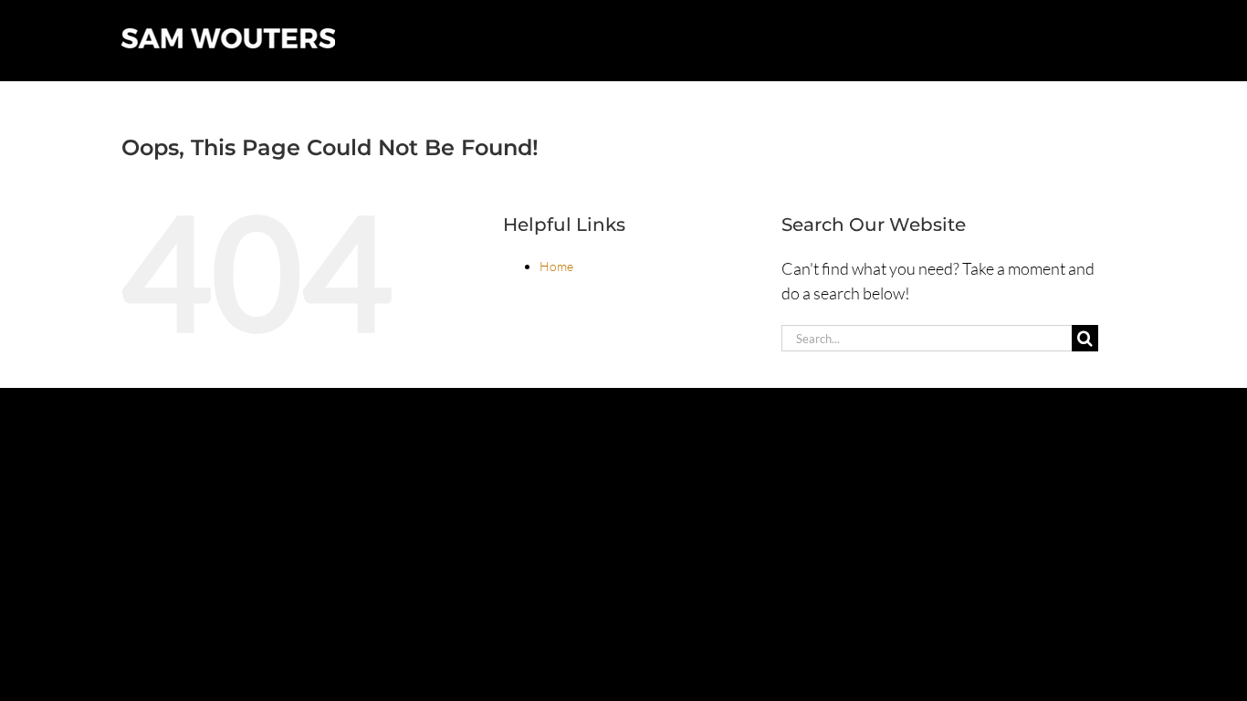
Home (556, 266)
